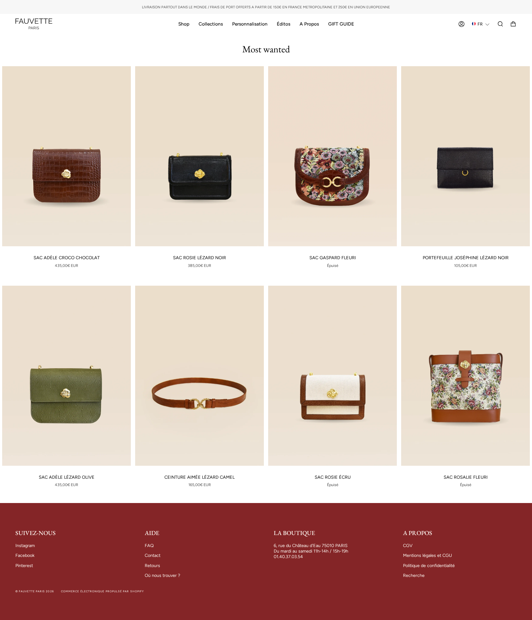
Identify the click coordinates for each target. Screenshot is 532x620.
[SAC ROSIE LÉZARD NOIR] (199, 156)
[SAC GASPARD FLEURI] (332, 156)
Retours (152, 565)
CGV (408, 545)
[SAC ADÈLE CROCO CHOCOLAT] (66, 156)
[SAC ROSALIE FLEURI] (465, 376)
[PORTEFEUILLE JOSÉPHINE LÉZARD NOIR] (465, 156)
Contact (152, 555)
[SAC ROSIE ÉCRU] (332, 376)
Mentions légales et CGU (427, 555)
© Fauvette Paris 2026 (34, 591)
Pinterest (24, 565)
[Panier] (513, 24)
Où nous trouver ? (162, 575)
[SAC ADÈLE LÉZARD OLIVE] (66, 376)
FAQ (149, 545)
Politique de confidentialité (429, 565)
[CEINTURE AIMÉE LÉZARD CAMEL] (199, 376)
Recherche (414, 575)
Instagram (25, 545)
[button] (480, 24)
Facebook (24, 555)
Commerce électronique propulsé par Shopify (102, 591)
